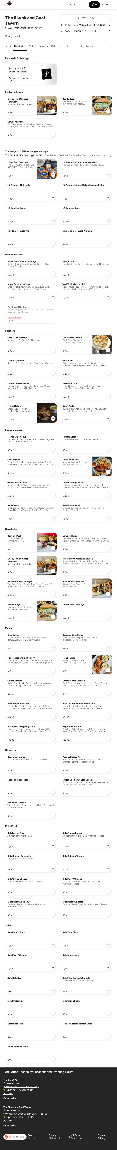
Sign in (105, 4)
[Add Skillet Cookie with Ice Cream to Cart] (108, 792)
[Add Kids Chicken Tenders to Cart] (108, 868)
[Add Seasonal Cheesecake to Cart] (53, 792)
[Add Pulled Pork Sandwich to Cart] (108, 594)
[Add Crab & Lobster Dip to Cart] (53, 350)
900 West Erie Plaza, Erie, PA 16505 (21, 1086)
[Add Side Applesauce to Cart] (108, 967)
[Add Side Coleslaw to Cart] (53, 990)
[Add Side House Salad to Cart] (108, 517)
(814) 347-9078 (11, 1110)
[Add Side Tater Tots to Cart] (108, 944)
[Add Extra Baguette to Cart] (53, 1036)
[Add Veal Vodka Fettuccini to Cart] (108, 296)
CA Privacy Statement (77, 1137)
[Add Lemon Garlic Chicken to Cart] (108, 693)
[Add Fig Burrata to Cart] (108, 273)
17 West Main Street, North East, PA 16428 (25, 1113)
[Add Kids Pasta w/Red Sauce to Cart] (53, 914)
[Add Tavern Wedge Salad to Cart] (108, 495)
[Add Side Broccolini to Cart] (53, 1013)
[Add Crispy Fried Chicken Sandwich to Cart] (53, 111)
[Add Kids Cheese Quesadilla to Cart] (53, 868)
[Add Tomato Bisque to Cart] (108, 449)
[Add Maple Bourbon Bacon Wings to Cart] (53, 273)
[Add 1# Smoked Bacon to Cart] (53, 220)
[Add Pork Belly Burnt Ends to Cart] (53, 716)
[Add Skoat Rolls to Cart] (108, 418)
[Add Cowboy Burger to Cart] (53, 134)
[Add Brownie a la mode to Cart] (53, 815)
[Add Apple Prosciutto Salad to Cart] (53, 296)
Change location (13, 36)
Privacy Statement (54, 1137)
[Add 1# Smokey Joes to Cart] (108, 220)
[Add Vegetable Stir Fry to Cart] (108, 738)
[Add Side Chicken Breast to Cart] (53, 1059)
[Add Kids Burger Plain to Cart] (53, 845)
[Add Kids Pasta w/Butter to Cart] (108, 914)
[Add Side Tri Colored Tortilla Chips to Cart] (108, 1036)
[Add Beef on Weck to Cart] (53, 548)
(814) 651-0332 (11, 1083)
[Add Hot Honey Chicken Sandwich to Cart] (108, 571)
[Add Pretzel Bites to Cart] (53, 418)
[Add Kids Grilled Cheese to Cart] (53, 891)
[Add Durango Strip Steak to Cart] (108, 647)
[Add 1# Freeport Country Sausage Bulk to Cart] (108, 174)
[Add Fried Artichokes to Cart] (53, 373)
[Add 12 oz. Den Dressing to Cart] (53, 174)
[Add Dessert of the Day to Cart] (53, 769)
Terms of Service (32, 1137)
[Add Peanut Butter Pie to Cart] (108, 769)
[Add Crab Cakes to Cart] (53, 647)
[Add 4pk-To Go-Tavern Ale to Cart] (53, 243)
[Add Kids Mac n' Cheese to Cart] (108, 891)
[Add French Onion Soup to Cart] (53, 449)
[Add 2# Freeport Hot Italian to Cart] (53, 197)
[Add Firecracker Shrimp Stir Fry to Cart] (53, 670)
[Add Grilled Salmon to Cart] (53, 693)
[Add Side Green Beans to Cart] (108, 1013)
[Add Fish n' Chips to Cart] (108, 670)
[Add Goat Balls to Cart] (108, 373)
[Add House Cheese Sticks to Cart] (53, 395)
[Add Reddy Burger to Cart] (108, 111)
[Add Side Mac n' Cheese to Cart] (53, 967)
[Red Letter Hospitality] (9, 3)
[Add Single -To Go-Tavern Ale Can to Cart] (108, 243)
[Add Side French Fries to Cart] (53, 944)
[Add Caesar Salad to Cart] (53, 472)
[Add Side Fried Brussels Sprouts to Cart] (108, 990)
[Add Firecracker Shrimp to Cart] (108, 350)
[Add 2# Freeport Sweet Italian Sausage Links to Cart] (108, 197)
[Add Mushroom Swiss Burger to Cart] (53, 594)
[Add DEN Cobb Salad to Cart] (108, 472)
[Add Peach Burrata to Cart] (108, 395)
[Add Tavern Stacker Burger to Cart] (108, 616)
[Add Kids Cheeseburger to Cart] (108, 845)
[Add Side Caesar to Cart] (53, 517)
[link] (20, 46)
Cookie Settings (101, 1137)
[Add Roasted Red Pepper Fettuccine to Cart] (108, 716)
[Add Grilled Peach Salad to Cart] (53, 495)
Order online (9, 1098)
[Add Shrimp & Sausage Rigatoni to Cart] (53, 738)
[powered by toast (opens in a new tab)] (15, 1137)
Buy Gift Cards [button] (75, 4)
